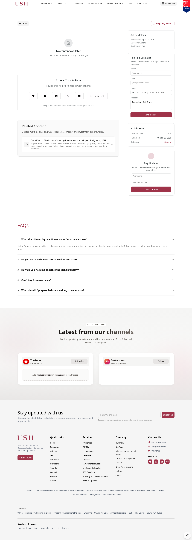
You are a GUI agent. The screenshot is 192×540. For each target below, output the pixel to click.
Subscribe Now (151, 189)
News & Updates (90, 480)
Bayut (36, 528)
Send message (151, 114)
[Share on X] (33, 96)
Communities (88, 451)
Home (52, 443)
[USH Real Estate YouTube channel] (167, 461)
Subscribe (79, 361)
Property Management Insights (67, 513)
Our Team (54, 464)
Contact (53, 472)
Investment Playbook (92, 464)
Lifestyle (86, 459)
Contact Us (142, 3)
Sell (130, 3)
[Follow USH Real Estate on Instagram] (156, 461)
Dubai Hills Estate (136, 513)
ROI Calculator (89, 472)
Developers (88, 455)
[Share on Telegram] (79, 96)
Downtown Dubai (154, 513)
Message (134, 97)
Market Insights (114, 3)
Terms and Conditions (79, 495)
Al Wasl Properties (118, 513)
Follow (161, 361)
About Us (62, 3)
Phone (133, 88)
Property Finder (24, 528)
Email (132, 78)
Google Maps (63, 528)
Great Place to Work (124, 467)
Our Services (94, 3)
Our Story (54, 459)
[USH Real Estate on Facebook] (150, 461)
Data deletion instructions (112, 495)
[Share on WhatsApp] (68, 96)
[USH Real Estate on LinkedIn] (162, 461)
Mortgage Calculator (92, 468)
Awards (53, 468)
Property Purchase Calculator (95, 476)
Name (133, 68)
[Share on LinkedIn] (56, 96)
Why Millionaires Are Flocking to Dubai (34, 513)
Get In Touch (25, 457)
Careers (77, 3)
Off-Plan (53, 451)
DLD (53, 528)
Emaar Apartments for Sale (96, 513)
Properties (45, 3)
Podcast (53, 476)
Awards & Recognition (125, 458)
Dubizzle (45, 528)
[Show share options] (187, 535)
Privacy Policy (95, 495)
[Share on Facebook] (45, 96)
